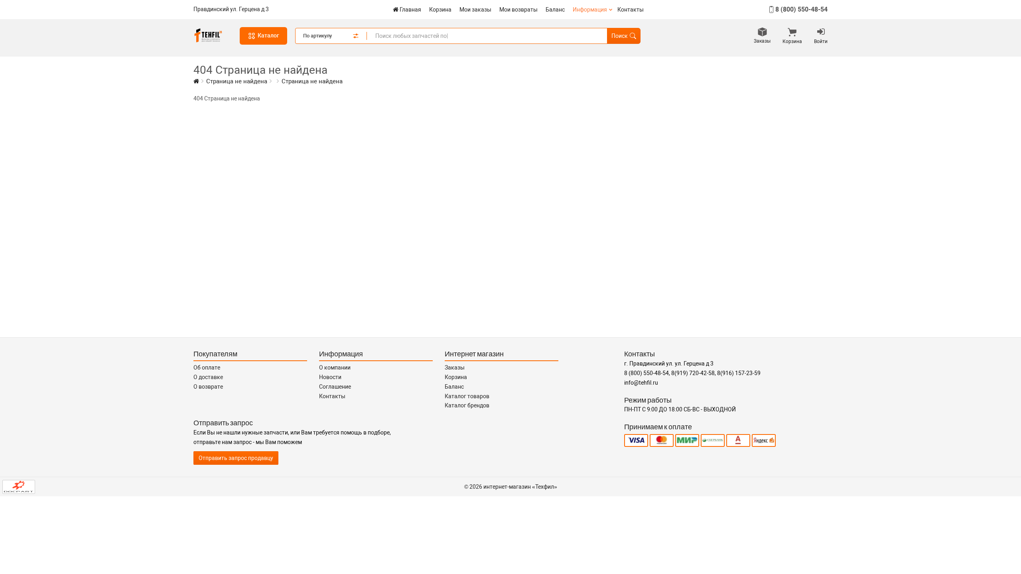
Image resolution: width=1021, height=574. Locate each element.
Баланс (555, 9)
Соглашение (335, 386)
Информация (590, 9)
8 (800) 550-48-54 (801, 9)
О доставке (208, 377)
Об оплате (206, 367)
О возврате (208, 386)
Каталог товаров (467, 396)
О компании (335, 367)
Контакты (630, 9)
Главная (410, 9)
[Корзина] (792, 33)
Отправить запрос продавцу (236, 458)
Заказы (455, 367)
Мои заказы (475, 9)
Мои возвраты (518, 9)
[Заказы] (762, 33)
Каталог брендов (467, 405)
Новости (330, 377)
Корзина (440, 9)
